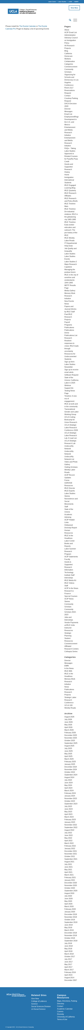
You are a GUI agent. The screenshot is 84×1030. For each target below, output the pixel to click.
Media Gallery (69, 291)
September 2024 (70, 775)
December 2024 (70, 767)
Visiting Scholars (71, 467)
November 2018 (70, 935)
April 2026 (68, 727)
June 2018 (68, 946)
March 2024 (69, 790)
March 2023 (69, 817)
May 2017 (68, 964)
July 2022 (68, 833)
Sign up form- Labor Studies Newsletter (69, 364)
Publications (69, 327)
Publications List (70, 335)
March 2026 (69, 730)
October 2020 (69, 888)
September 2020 (70, 891)
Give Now (74, 8)
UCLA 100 (68, 705)
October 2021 (69, 856)
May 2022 (68, 838)
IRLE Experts (69, 491)
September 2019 (70, 922)
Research (68, 338)
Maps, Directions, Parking (67, 1001)
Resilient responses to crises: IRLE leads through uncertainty (71, 346)
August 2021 (69, 862)
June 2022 (68, 835)
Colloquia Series (70, 651)
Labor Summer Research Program (70, 551)
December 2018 (70, 933)
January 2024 (69, 796)
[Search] (69, 20)
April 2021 (68, 872)
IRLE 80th (68, 671)
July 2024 (68, 780)
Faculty (67, 559)
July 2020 (68, 896)
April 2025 (68, 756)
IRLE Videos (69, 583)
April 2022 (68, 841)
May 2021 (68, 870)
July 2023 (68, 806)
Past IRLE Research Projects (68, 317)
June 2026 (68, 722)
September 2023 (70, 804)
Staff (66, 507)
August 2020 (69, 893)
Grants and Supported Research (68, 166)
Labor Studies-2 (70, 262)
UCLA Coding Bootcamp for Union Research (70, 419)
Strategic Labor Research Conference (70, 700)
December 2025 (70, 735)
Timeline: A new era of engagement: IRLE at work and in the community (71, 401)
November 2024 (70, 769)
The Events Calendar (27, 26)
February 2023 (70, 819)
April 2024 (68, 788)
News (66, 304)
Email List (68, 114)
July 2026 (68, 719)
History (67, 172)
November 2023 (70, 798)
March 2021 (69, 875)
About (66, 30)
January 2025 (69, 764)
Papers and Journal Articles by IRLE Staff (70, 309)
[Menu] (74, 20)
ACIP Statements (71, 557)
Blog (66, 51)
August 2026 (69, 717)
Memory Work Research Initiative (69, 295)
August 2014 (69, 978)
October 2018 (69, 938)
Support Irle (68, 388)
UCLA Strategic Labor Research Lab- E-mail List (70, 435)
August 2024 (69, 777)
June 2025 (68, 751)
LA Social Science (38, 1009)
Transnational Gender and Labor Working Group (71, 411)
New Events (69, 301)
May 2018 (68, 949)
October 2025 (69, 740)
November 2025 (70, 738)
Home (66, 175)
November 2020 (70, 885)
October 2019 (69, 920)
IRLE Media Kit (70, 580)
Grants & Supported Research (68, 564)
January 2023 (69, 822)
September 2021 (70, 859)
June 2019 (68, 925)
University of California (66, 1017)
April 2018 (68, 951)
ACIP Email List (70, 32)
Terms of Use (62, 1019)
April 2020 (68, 904)
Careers (60, 1011)
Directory (60, 1004)
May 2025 (68, 754)
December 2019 (70, 914)
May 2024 (68, 785)
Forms (66, 480)
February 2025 (70, 762)
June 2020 (68, 898)
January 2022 (69, 848)
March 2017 (69, 970)
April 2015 (68, 975)
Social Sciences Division (41, 1006)
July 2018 (68, 943)
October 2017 (69, 956)
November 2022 (70, 825)
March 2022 (69, 843)
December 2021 (70, 851)
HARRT (76, 1)
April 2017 (68, 967)
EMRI (66, 666)
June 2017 (68, 962)
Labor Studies (62, 1)
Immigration (69, 177)
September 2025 (70, 743)
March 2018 (69, 954)
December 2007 (70, 980)
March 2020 (69, 906)
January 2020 (69, 912)
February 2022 (70, 846)
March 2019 (69, 930)
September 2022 (70, 827)
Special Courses (70, 596)
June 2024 (68, 783)
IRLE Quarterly (70, 190)
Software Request (71, 375)
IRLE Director (69, 488)
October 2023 (69, 801)
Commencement (70, 67)
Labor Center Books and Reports (69, 543)
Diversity (60, 1014)
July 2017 (68, 959)
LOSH (70, 1)
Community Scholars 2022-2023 (70, 612)
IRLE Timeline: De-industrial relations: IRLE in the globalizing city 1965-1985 (71, 214)
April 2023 (68, 814)
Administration (70, 35)
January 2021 (69, 880)
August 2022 (69, 830)
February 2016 (70, 972)
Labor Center (52, 1)
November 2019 (70, 917)
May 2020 (68, 901)
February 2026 (70, 733)
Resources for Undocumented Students (70, 356)
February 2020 (70, 909)
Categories (68, 64)
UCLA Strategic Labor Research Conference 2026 (71, 427)
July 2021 (68, 864)
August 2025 (69, 746)
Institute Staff (69, 575)
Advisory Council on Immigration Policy (71, 40)
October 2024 (69, 772)
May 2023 (68, 812)
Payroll (67, 322)
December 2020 (70, 883)
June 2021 (68, 867)
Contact (67, 96)
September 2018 (70, 941)
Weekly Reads (70, 708)
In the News (69, 668)
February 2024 (70, 793)
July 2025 (68, 748)
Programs (68, 325)
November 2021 (70, 854)
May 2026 (68, 725)
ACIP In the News (71, 588)
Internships (68, 578)
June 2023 (68, 809)
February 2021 (70, 877)
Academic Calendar (65, 1009)
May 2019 (68, 927)
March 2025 (69, 759)
